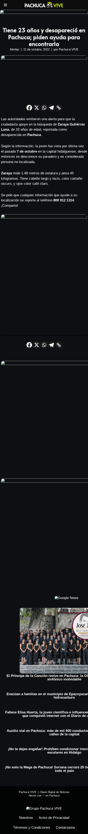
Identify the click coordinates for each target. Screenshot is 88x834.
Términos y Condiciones (31, 827)
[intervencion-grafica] (44, 13)
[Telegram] (51, 107)
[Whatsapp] (44, 107)
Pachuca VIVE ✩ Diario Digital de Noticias (44, 792)
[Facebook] (29, 107)
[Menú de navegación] (5, 5)
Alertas (14, 49)
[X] (36, 107)
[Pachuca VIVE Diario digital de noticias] (44, 4)
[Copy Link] (58, 107)
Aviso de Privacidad (54, 818)
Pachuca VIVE (68, 49)
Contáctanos (65, 827)
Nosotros (26, 818)
